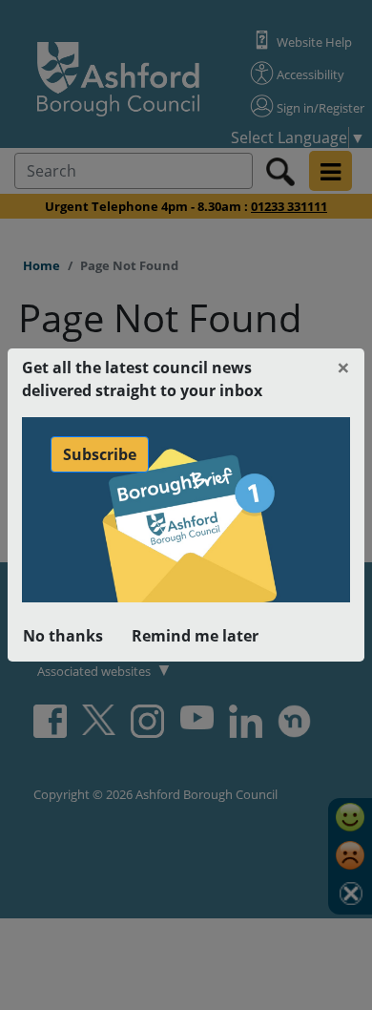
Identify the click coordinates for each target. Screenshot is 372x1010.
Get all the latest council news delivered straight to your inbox (142, 379)
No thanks (63, 635)
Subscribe (99, 454)
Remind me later (195, 635)
